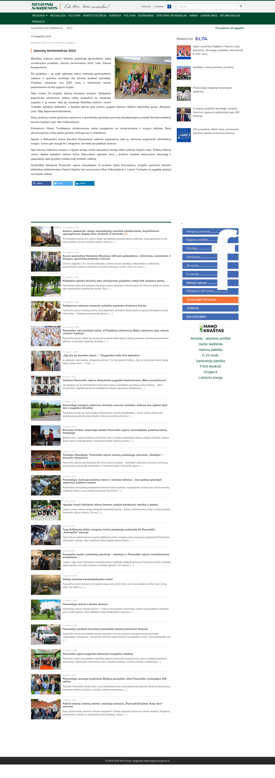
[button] (41, 183)
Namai (194, 15)
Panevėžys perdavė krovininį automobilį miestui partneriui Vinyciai (105, 628)
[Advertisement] (101, 199)
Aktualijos (58, 15)
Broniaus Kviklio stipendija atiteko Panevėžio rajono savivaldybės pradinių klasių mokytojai (115, 431)
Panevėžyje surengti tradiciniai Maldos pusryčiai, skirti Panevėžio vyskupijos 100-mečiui (115, 680)
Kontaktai (159, 6)
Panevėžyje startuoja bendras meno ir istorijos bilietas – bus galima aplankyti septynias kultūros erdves (112, 481)
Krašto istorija (94, 15)
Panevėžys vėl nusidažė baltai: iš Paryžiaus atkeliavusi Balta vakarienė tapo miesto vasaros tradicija (116, 332)
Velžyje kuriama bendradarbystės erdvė (88, 579)
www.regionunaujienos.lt (156, 760)
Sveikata (115, 15)
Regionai (38, 15)
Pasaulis (38, 21)
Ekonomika (146, 15)
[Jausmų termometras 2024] (143, 77)
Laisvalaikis (208, 15)
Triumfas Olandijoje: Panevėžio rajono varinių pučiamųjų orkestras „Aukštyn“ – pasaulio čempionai (113, 456)
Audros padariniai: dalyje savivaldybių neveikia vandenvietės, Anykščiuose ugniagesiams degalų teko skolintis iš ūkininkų (111, 232)
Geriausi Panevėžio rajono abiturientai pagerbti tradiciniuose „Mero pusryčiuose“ (115, 380)
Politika (129, 15)
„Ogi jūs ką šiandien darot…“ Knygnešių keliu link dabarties (101, 355)
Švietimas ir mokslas (171, 15)
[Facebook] (169, 6)
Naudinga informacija (47, 28)
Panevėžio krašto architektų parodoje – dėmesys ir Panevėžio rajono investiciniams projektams (116, 556)
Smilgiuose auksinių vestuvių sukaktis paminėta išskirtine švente (104, 305)
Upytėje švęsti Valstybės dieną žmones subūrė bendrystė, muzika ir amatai (110, 504)
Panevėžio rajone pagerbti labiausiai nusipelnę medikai (98, 653)
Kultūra (74, 15)
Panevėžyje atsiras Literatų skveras (85, 604)
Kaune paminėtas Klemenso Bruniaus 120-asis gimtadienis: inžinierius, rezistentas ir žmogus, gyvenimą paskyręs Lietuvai (117, 257)
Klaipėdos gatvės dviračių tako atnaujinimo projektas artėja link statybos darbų (113, 280)
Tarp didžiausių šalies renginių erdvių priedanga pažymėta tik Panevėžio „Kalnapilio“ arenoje (109, 531)
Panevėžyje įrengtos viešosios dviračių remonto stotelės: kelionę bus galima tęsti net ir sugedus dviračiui (115, 406)
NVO (69, 28)
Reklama (146, 6)
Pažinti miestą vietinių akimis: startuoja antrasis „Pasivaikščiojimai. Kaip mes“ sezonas (113, 705)
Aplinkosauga (230, 15)
